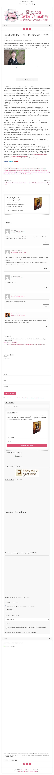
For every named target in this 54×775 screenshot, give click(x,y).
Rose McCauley (46, 172)
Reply (46, 243)
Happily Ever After (20, 170)
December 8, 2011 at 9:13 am (18, 278)
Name (5, 374)
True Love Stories (20, 173)
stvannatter (13, 313)
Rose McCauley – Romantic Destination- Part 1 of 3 (15, 183)
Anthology (12, 168)
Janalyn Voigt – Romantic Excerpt (15, 512)
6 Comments (29, 40)
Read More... (34, 632)
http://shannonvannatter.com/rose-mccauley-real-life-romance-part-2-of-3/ (26, 344)
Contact (36, 771)
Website (6, 386)
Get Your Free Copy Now (15, 210)
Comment (6, 358)
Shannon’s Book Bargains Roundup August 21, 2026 (20, 553)
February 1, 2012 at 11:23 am (18, 315)
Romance (19, 172)
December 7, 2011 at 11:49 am (18, 252)
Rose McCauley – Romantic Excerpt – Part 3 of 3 (39, 183)
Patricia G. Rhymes (15, 250)
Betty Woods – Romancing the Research (17, 597)
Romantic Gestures (37, 172)
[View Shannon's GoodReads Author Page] (27, 473)
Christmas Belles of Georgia (39, 168)
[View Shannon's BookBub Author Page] (27, 459)
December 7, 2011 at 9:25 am (18, 231)
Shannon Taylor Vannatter (10, 173)
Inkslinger (37, 170)
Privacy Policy (26, 771)
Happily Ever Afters (30, 170)
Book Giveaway (19, 168)
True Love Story (29, 173)
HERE (44, 755)
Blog (11, 167)
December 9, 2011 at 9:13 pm (18, 296)
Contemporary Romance (10, 170)
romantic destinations (27, 172)
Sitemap (31, 771)
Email (5, 380)
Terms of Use (19, 771)
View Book (9, 609)
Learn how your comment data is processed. (32, 397)
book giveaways (28, 168)
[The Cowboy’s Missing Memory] (20, 606)
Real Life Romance (11, 172)
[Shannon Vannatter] (27, 21)
